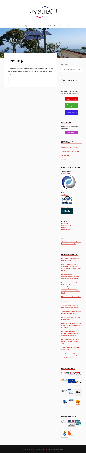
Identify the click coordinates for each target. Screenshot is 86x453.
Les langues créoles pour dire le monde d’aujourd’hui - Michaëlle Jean (70, 341)
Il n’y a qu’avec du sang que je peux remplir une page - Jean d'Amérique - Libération (71, 325)
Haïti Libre (64, 227)
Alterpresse (64, 223)
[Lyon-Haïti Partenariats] (43, 18)
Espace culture (29, 26)
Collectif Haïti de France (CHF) (70, 147)
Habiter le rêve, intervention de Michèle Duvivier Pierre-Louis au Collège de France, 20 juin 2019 (70, 333)
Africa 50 (64, 159)
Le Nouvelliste (65, 229)
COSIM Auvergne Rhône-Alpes (70, 151)
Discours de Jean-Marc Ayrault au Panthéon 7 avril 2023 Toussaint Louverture (71, 299)
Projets (39, 26)
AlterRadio (64, 195)
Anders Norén (58, 449)
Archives (68, 26)
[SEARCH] (50, 79)
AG (46, 26)
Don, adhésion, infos (56, 26)
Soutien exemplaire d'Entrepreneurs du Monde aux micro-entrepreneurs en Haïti (70, 276)
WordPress (41, 449)
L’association (17, 26)
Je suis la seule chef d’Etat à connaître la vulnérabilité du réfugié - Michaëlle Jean (69, 356)
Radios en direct (66, 207)
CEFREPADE (65, 155)
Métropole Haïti (66, 225)
